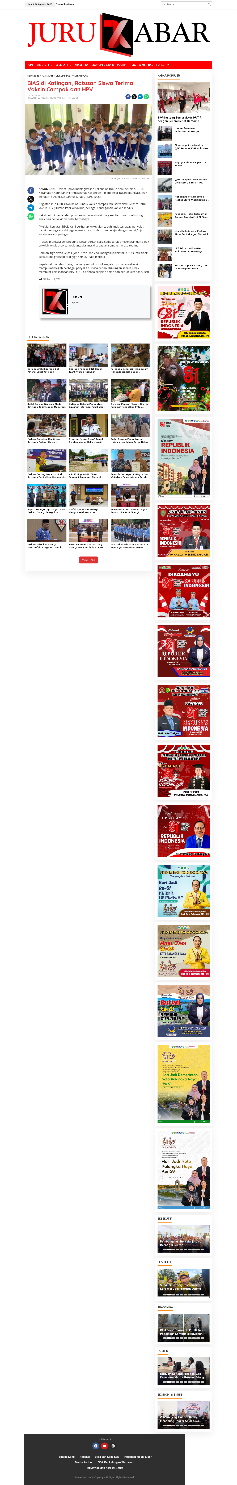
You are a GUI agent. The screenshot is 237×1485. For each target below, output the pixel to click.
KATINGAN (61, 98)
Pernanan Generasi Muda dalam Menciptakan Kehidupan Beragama (129, 370)
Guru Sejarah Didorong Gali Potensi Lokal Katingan (43, 370)
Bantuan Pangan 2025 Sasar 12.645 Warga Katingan (85, 370)
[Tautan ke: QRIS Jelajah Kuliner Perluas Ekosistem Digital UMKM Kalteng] (165, 185)
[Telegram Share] (140, 96)
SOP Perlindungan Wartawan (116, 1462)
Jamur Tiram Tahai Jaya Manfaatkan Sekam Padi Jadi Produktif (179, 1332)
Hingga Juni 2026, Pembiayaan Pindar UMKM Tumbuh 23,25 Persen (180, 1419)
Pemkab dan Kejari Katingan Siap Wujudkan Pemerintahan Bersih (130, 476)
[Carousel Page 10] (202, 1249)
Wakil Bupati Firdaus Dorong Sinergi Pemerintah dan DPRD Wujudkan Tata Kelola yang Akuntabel (86, 546)
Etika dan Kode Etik (107, 1456)
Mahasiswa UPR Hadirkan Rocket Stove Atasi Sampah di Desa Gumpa (192, 198)
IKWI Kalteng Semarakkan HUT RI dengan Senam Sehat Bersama (180, 119)
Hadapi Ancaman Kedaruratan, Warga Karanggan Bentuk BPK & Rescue (189, 130)
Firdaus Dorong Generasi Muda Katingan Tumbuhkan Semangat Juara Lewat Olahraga (45, 476)
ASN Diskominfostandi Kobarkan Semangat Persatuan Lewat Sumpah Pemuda (129, 546)
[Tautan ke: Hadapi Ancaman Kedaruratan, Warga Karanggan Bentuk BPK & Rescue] (165, 133)
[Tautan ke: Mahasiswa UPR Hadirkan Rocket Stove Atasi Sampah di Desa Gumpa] (165, 202)
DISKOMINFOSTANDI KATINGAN (41, 98)
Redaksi (85, 1456)
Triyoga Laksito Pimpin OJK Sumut (190, 164)
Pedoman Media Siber (138, 1456)
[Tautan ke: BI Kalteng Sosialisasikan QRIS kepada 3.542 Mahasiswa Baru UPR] (165, 150)
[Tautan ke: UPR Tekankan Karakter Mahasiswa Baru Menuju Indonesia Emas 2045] (165, 253)
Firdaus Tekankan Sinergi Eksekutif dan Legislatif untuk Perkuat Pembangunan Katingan (46, 546)
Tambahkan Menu (65, 4)
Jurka (77, 296)
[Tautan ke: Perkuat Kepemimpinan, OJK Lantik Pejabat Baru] (165, 271)
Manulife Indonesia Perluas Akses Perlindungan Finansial (191, 233)
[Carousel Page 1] (165, 1249)
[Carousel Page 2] (169, 1249)
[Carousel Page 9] (198, 1249)
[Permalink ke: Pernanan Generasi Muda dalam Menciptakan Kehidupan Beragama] (130, 354)
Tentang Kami (66, 1456)
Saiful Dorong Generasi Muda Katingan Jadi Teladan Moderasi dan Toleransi (46, 405)
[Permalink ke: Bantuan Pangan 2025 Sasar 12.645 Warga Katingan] (88, 354)
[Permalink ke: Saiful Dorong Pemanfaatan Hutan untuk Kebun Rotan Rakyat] (130, 424)
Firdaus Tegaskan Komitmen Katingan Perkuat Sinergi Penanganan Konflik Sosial (43, 441)
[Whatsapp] (146, 96)
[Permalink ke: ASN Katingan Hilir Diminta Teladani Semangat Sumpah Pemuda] (88, 460)
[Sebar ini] (128, 96)
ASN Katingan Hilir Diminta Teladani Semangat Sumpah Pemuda (85, 476)
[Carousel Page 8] (194, 1249)
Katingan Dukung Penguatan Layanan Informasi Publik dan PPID (86, 405)
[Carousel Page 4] (177, 1249)
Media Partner (84, 1462)
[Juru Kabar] (118, 34)
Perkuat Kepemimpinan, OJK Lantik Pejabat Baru (191, 267)
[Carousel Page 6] (185, 1249)
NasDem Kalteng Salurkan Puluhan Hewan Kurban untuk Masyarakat (183, 1375)
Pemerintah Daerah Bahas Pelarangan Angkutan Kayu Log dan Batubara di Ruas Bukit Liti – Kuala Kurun (182, 1243)
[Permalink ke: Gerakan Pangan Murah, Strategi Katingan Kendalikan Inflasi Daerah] (130, 389)
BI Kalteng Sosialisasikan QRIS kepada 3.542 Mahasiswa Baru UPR (192, 147)
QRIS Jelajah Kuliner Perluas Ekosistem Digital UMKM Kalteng (191, 181)
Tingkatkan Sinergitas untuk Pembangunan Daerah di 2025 (180, 1288)
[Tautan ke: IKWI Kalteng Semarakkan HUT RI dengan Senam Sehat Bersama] (184, 97)
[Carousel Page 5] (181, 1249)
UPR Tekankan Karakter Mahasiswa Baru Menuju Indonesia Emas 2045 (188, 250)
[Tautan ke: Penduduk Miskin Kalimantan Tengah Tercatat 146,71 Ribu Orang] (165, 219)
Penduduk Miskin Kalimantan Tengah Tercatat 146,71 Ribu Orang (191, 215)
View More (88, 560)
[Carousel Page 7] (190, 1249)
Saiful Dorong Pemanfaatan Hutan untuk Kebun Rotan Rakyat (130, 440)
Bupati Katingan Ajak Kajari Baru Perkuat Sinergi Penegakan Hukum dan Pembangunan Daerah (46, 511)
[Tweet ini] (134, 96)
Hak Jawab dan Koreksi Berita (104, 1468)
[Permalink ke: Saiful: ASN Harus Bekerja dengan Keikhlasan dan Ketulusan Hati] (88, 495)
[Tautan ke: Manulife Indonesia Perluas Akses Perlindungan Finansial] (165, 236)
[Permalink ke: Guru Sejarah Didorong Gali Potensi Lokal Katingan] (46, 354)
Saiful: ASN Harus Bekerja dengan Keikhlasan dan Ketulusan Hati (84, 511)
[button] (209, 4)
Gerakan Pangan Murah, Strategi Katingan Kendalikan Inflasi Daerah (130, 405)
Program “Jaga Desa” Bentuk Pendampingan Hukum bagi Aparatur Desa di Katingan (86, 441)
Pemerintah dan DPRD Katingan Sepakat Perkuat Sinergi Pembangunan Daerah (129, 511)
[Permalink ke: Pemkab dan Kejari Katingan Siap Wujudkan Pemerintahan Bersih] (130, 460)
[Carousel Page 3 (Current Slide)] (173, 1249)
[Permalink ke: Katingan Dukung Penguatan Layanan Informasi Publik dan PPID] (88, 389)
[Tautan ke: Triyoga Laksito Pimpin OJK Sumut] (165, 167)
